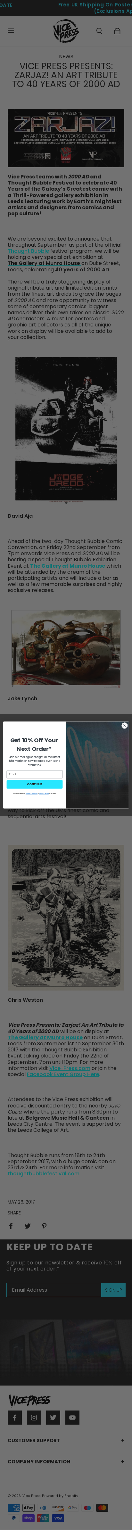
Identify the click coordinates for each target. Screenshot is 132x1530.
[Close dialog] (125, 725)
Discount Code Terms (31, 793)
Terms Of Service (44, 793)
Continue (34, 784)
